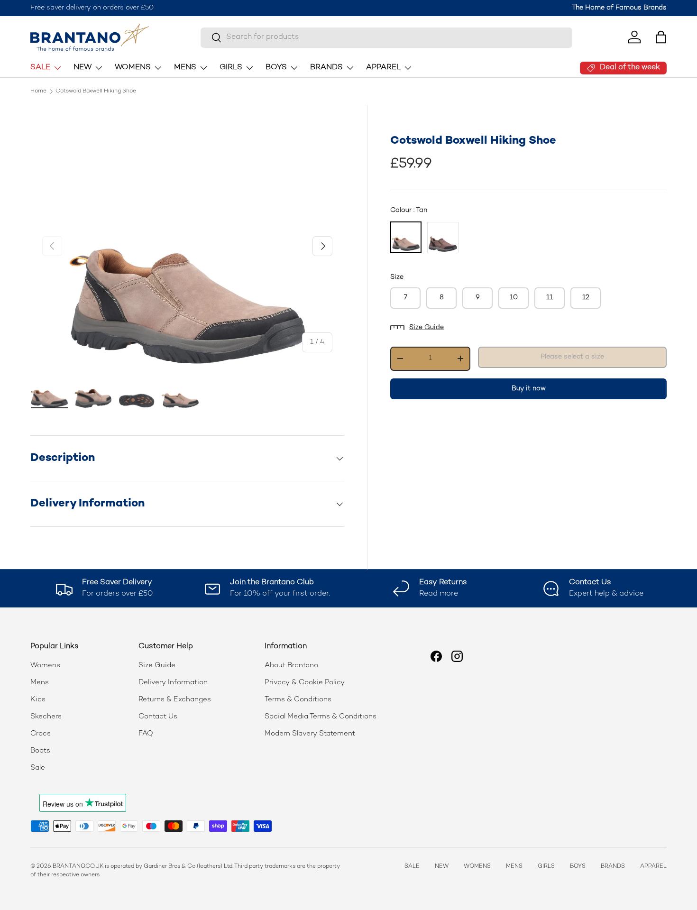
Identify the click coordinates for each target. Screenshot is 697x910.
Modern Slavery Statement (310, 733)
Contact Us (157, 716)
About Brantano (291, 665)
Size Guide (426, 327)
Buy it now (529, 388)
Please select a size (572, 356)
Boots (40, 750)
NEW (82, 68)
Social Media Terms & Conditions (320, 716)
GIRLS (231, 68)
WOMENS (133, 68)
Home (38, 91)
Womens (45, 665)
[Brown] (443, 237)
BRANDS (326, 68)
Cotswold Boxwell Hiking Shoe (95, 91)
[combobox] (386, 37)
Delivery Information (173, 682)
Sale (37, 768)
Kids (38, 699)
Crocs (40, 733)
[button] (661, 37)
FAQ (145, 733)
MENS (185, 68)
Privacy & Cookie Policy (305, 682)
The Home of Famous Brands (619, 7)
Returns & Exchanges (174, 699)
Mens (39, 682)
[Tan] (406, 237)
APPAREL (383, 68)
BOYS (276, 68)
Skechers (46, 716)
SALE (40, 68)
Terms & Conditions (298, 699)
